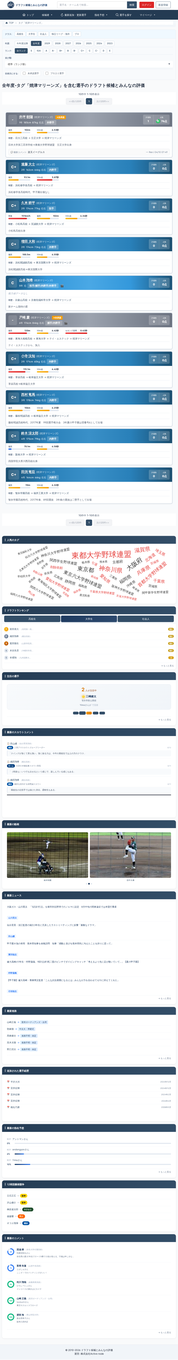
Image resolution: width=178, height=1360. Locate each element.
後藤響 (10, 1210)
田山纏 (11, 918)
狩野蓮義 (12, 955)
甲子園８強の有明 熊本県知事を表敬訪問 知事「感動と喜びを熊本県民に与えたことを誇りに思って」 (60, 925)
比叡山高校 (21, 300)
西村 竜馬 (28, 394)
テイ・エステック (59, 338)
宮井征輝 (15, 1082)
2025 (89, 43)
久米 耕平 (28, 203)
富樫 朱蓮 (21, 1250)
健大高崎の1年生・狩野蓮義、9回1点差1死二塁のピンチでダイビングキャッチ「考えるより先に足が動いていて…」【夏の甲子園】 (73, 944)
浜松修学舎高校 (23, 185)
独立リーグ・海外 (61, 34)
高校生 (20, 34)
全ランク (21, 50)
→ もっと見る (167, 665)
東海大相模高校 (23, 338)
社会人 (43, 34)
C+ (82, 50)
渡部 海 (20, 1299)
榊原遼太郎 (12, 1203)
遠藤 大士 (28, 164)
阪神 (24, 1196)
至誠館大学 (37, 224)
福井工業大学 (41, 493)
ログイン (147, 4)
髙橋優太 (11, 1029)
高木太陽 (11, 1036)
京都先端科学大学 (41, 300)
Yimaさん (17, 1150)
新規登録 (163, 4)
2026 (78, 43)
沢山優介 (11, 1196)
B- (75, 50)
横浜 (26, 1217)
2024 (99, 43)
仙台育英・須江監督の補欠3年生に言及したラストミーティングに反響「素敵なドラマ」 (51, 907)
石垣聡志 (12, 973)
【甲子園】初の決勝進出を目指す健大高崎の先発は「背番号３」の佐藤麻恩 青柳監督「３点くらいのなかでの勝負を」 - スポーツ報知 (76, 980)
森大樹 (10, 1050)
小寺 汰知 (28, 356)
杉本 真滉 (21, 1315)
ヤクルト (28, 1203)
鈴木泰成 (14, 629)
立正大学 (36, 138)
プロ (77, 34)
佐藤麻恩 (12, 992)
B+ (60, 50)
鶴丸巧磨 (15, 1101)
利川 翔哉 (21, 1266)
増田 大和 (28, 241)
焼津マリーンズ (53, 138)
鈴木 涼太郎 (29, 433)
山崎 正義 (21, 1282)
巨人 (21, 1210)
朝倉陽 (10, 1022)
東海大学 (41, 338)
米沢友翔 (14, 643)
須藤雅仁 (15, 1107)
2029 (47, 43)
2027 (68, 43)
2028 (57, 43)
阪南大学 (20, 454)
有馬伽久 (14, 657)
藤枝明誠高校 (22, 415)
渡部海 (13, 650)
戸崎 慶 (24, 317)
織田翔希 (14, 744)
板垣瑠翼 (47, 881)
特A (39, 50)
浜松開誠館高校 (23, 262)
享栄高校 (20, 377)
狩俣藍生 (11, 1223)
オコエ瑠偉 (12, 1217)
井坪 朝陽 (26, 117)
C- (96, 50)
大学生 (31, 34)
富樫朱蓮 (91, 696)
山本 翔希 (26, 280)
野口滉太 (11, 1043)
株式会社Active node (92, 1354)
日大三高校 (21, 138)
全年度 (36, 43)
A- (53, 50)
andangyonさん (20, 1139)
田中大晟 (130, 881)
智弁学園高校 (22, 493)
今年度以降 (22, 43)
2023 (109, 43)
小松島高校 (21, 224)
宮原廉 (13, 636)
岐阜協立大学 (36, 377)
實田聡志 (12, 937)
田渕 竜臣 (28, 472)
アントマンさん (20, 1160)
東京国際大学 (43, 262)
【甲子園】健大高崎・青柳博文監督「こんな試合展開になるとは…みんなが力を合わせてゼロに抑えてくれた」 (63, 962)
